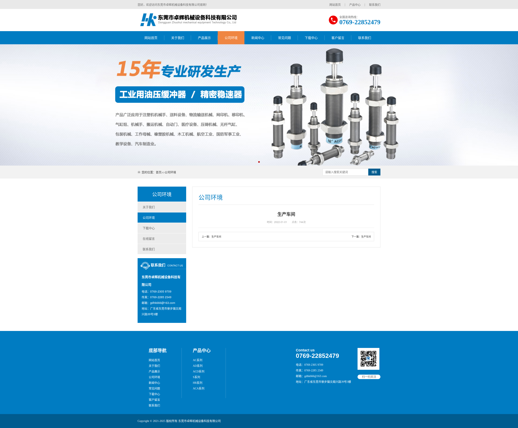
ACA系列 (198, 388)
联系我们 (374, 4)
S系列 (196, 377)
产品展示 (204, 37)
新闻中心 (257, 37)
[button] (259, 162)
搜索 (374, 172)
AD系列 (198, 365)
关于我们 (177, 37)
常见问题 (284, 37)
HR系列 (197, 382)
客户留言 (337, 37)
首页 (158, 172)
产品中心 (355, 4)
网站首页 (335, 4)
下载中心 (311, 37)
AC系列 (197, 360)
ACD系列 (198, 371)
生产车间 (216, 236)
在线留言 (149, 238)
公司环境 (231, 37)
